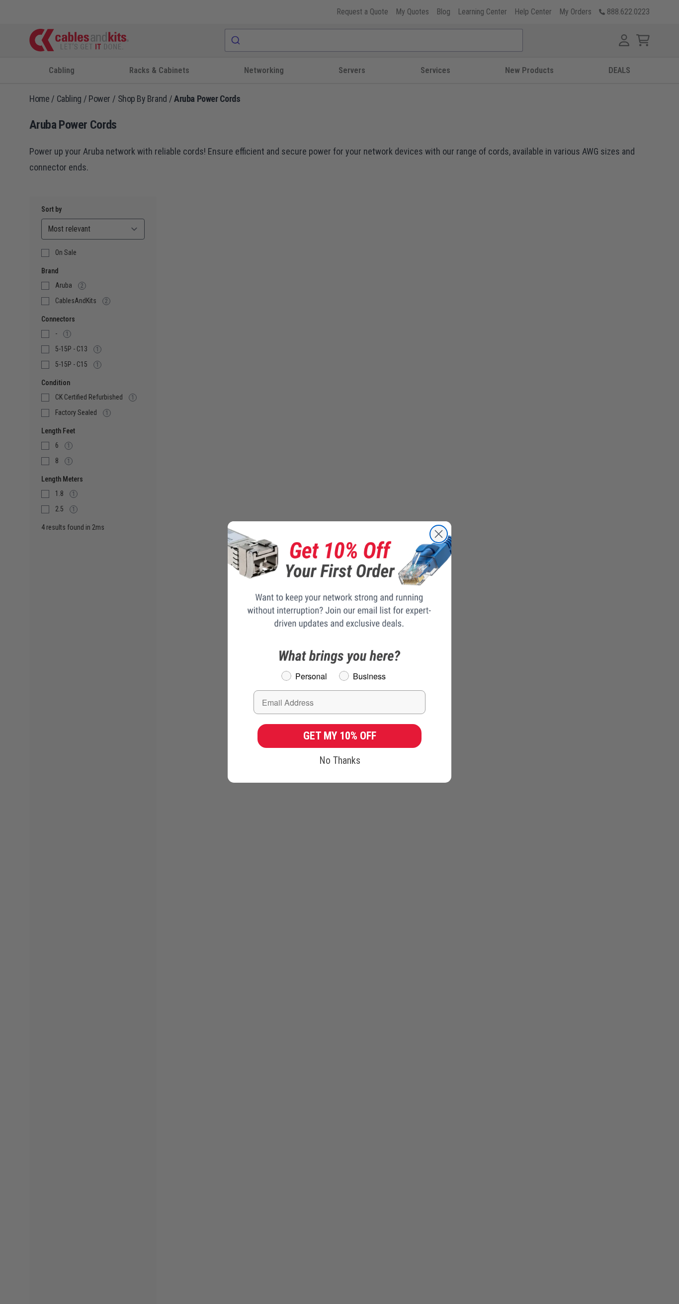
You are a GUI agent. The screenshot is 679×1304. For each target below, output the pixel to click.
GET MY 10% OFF (339, 736)
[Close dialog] (438, 534)
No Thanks (339, 760)
